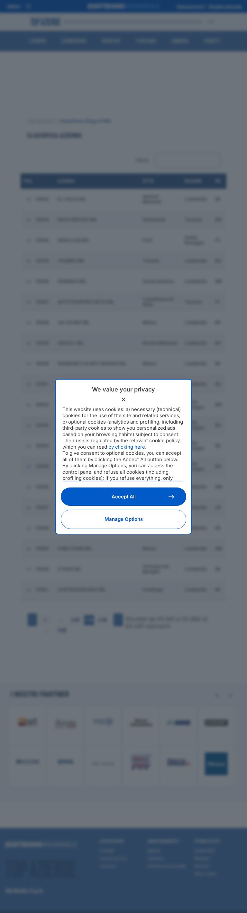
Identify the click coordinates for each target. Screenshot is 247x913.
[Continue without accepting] (123, 399)
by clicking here (126, 447)
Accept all (124, 497)
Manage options (124, 519)
